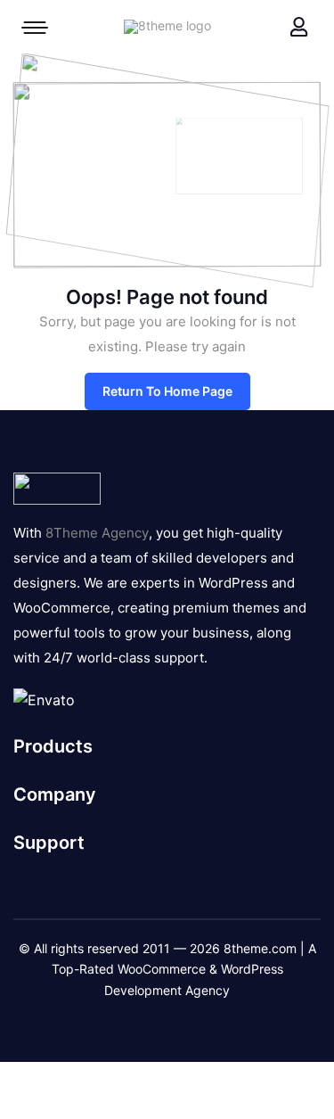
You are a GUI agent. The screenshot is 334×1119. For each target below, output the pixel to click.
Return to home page (167, 391)
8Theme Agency (97, 532)
